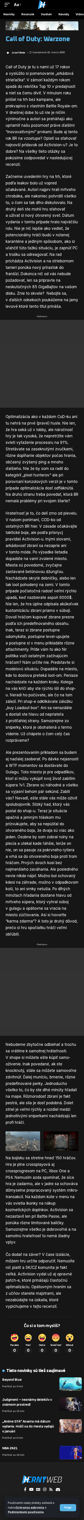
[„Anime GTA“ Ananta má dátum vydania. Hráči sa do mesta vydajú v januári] (70, 1426)
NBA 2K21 (9, 1448)
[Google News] (38, 1489)
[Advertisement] (42, 364)
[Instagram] (44, 1489)
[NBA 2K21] (70, 1452)
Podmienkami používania (26, 1512)
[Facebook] (25, 1489)
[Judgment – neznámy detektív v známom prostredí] (70, 1404)
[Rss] (51, 1489)
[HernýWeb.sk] (42, 4)
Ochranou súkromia (30, 1507)
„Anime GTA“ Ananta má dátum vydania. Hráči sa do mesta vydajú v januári (28, 1426)
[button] (68, 1507)
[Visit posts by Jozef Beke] (8, 52)
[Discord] (57, 1489)
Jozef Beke (18, 52)
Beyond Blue (12, 1379)
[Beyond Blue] (70, 1384)
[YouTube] (31, 1489)
